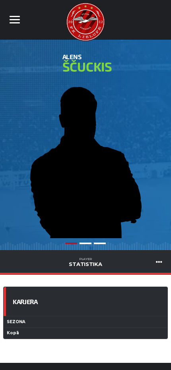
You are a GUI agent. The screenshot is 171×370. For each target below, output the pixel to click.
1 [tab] (71, 243)
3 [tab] (100, 243)
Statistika (85, 262)
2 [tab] (85, 243)
